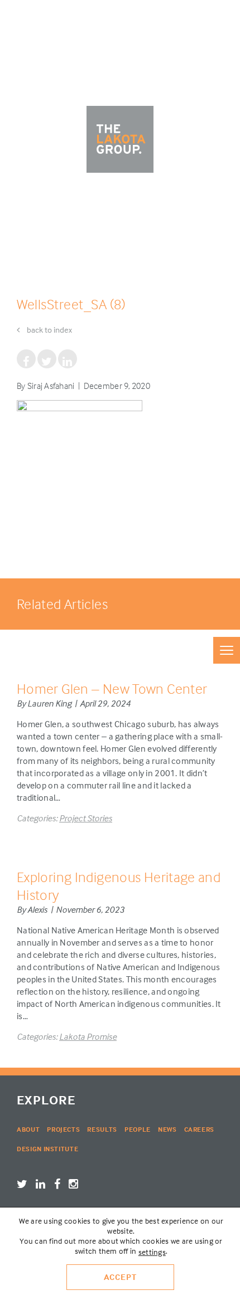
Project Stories (85, 818)
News (167, 1129)
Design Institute (47, 1149)
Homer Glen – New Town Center (112, 688)
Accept (120, 1277)
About (28, 1129)
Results (102, 1129)
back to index (48, 329)
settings (152, 1252)
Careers (199, 1129)
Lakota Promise (88, 1036)
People (137, 1129)
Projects (63, 1129)
